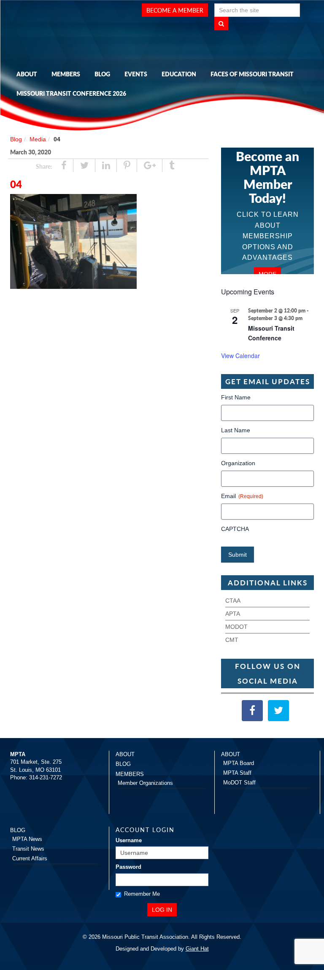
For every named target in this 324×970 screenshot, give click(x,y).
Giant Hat (197, 949)
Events (135, 74)
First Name (236, 397)
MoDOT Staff (239, 782)
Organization (238, 463)
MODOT (236, 626)
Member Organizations (145, 783)
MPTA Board (238, 763)
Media (38, 139)
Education (179, 74)
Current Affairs (29, 858)
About (26, 74)
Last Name (235, 430)
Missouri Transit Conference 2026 (71, 93)
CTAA (232, 600)
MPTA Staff (237, 773)
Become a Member (174, 10)
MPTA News (27, 839)
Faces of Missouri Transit (252, 74)
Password (128, 867)
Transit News (28, 849)
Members (65, 74)
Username (129, 840)
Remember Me (142, 894)
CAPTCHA (235, 528)
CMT (231, 639)
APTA (232, 613)
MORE (267, 274)
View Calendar (240, 355)
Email (242, 496)
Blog (102, 74)
